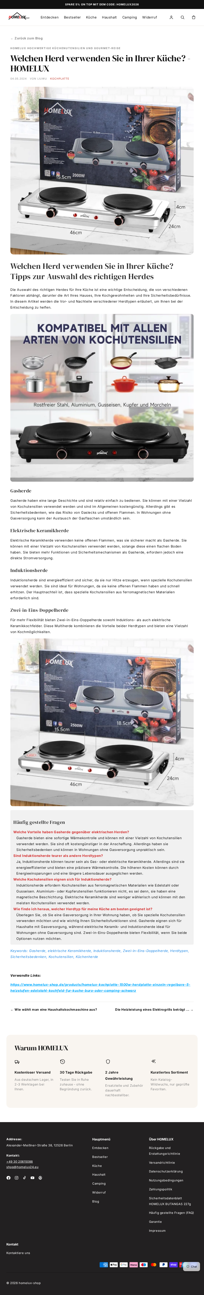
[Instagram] (16, 1178)
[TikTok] (24, 1178)
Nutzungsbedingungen (166, 1180)
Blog (95, 1201)
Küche (91, 17)
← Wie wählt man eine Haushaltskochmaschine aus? (53, 1009)
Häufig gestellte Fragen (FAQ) (171, 1213)
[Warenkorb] (194, 17)
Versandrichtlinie (162, 1162)
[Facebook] (8, 1178)
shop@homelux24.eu (22, 1167)
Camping (129, 17)
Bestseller (72, 17)
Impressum (157, 1231)
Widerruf (149, 17)
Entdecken (50, 17)
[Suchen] (182, 17)
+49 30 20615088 (19, 1161)
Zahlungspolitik (160, 1189)
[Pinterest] (40, 1178)
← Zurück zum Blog (26, 38)
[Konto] (171, 17)
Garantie (155, 1222)
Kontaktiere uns (18, 1253)
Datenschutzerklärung (166, 1171)
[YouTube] (32, 1178)
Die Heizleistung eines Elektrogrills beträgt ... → (154, 1009)
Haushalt (109, 17)
